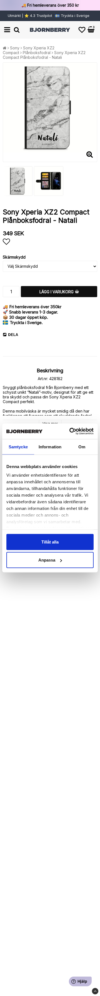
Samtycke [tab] (18, 446)
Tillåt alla (50, 541)
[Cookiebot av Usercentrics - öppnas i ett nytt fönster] (71, 431)
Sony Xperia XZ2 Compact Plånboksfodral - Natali (44, 55)
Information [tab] (50, 446)
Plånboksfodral (37, 52)
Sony (14, 47)
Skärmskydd (14, 257)
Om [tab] (81, 446)
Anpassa (46, 560)
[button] (82, 30)
